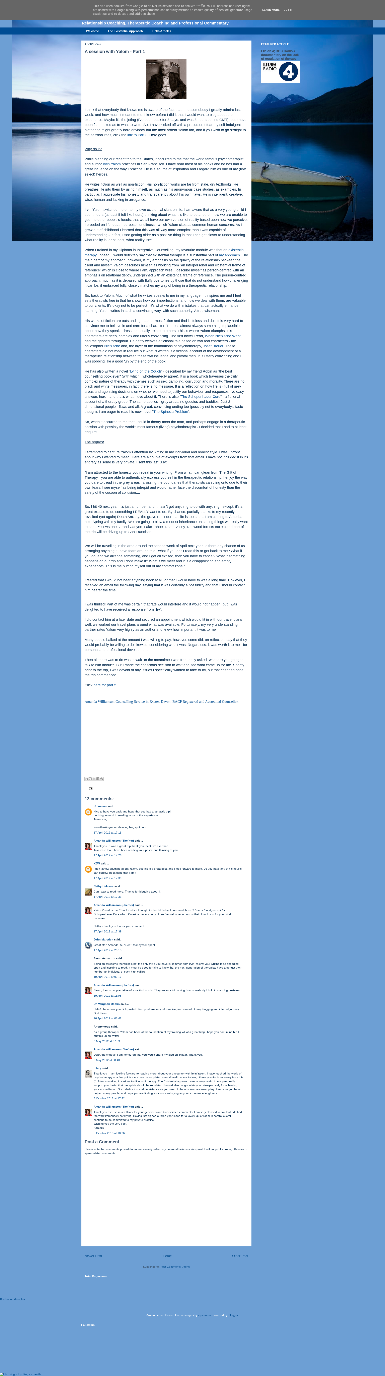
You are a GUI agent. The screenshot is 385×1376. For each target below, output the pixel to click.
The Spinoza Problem (170, 412)
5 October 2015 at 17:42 (109, 1098)
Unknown (100, 806)
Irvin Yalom (112, 164)
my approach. (230, 255)
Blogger (233, 1315)
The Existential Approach (125, 31)
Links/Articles (161, 31)
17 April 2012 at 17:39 (108, 931)
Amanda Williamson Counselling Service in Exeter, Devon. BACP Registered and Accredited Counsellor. (162, 702)
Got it (288, 9)
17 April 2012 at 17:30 (108, 878)
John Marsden (103, 939)
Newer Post (93, 1256)
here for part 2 (104, 685)
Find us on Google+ (12, 1299)
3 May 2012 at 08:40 (107, 1060)
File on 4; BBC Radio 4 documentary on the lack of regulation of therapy (280, 54)
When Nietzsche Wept (223, 336)
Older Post (240, 1256)
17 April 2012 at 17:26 (108, 855)
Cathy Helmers (103, 886)
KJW (97, 863)
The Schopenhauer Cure (200, 397)
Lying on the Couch (145, 371)
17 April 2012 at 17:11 (107, 832)
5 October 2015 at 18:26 (109, 1133)
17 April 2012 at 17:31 (108, 896)
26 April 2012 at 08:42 (108, 1018)
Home (167, 1256)
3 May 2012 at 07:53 (107, 1041)
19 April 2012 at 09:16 (108, 976)
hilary (97, 1068)
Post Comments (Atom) (175, 1266)
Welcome (92, 31)
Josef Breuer (213, 346)
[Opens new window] (166, 99)
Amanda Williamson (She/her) (114, 840)
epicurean (204, 1315)
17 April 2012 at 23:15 (108, 950)
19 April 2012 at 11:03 (107, 995)
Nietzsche (112, 346)
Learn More (271, 9)
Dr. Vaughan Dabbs (107, 1003)
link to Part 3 (137, 135)
